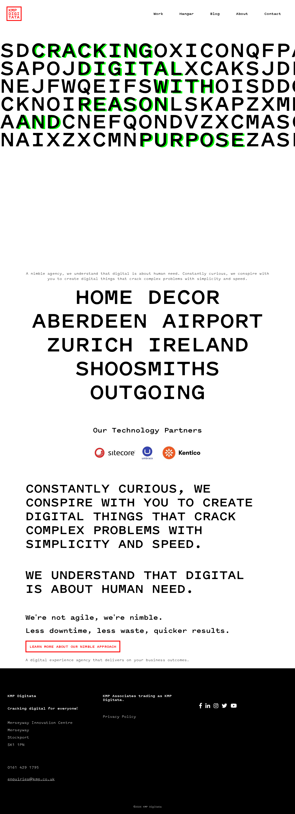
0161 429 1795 (23, 767)
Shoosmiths (147, 370)
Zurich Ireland (147, 346)
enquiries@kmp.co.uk (31, 779)
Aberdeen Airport (147, 322)
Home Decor (147, 299)
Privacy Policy (119, 717)
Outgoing (147, 394)
